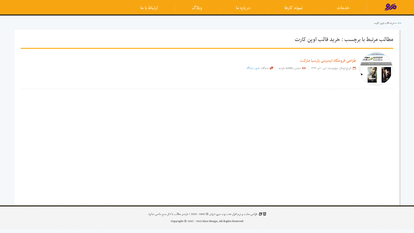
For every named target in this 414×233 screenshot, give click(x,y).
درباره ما (243, 8)
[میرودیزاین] (390, 8)
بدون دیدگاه (253, 68)
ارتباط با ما (149, 8)
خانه (399, 23)
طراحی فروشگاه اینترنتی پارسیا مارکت (328, 60)
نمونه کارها (293, 8)
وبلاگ (197, 8)
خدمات (343, 8)
